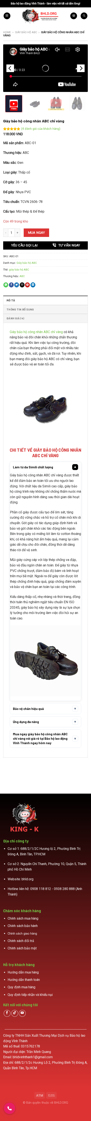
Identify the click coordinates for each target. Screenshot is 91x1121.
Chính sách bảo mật (22, 948)
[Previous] (10, 68)
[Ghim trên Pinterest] (27, 284)
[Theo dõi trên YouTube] (22, 1013)
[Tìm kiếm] (84, 15)
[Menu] (7, 15)
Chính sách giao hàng (22, 933)
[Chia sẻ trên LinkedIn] (32, 284)
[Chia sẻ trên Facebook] (11, 284)
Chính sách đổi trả (21, 941)
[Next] (81, 68)
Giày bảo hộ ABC (26, 32)
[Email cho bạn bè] (22, 284)
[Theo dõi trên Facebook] (7, 1013)
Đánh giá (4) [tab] (15, 318)
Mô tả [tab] (11, 300)
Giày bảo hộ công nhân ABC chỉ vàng (36, 332)
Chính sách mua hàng (23, 918)
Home (7, 32)
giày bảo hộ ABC (19, 269)
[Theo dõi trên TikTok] (14, 1013)
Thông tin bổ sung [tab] (20, 309)
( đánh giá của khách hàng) (40, 129)
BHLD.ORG (61, 1103)
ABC (22, 276)
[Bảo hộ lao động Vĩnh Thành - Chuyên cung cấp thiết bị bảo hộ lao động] (40, 15)
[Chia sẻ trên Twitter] (16, 284)
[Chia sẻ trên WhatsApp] (5, 284)
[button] (13, 103)
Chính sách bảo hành (23, 926)
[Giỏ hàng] (73, 15)
